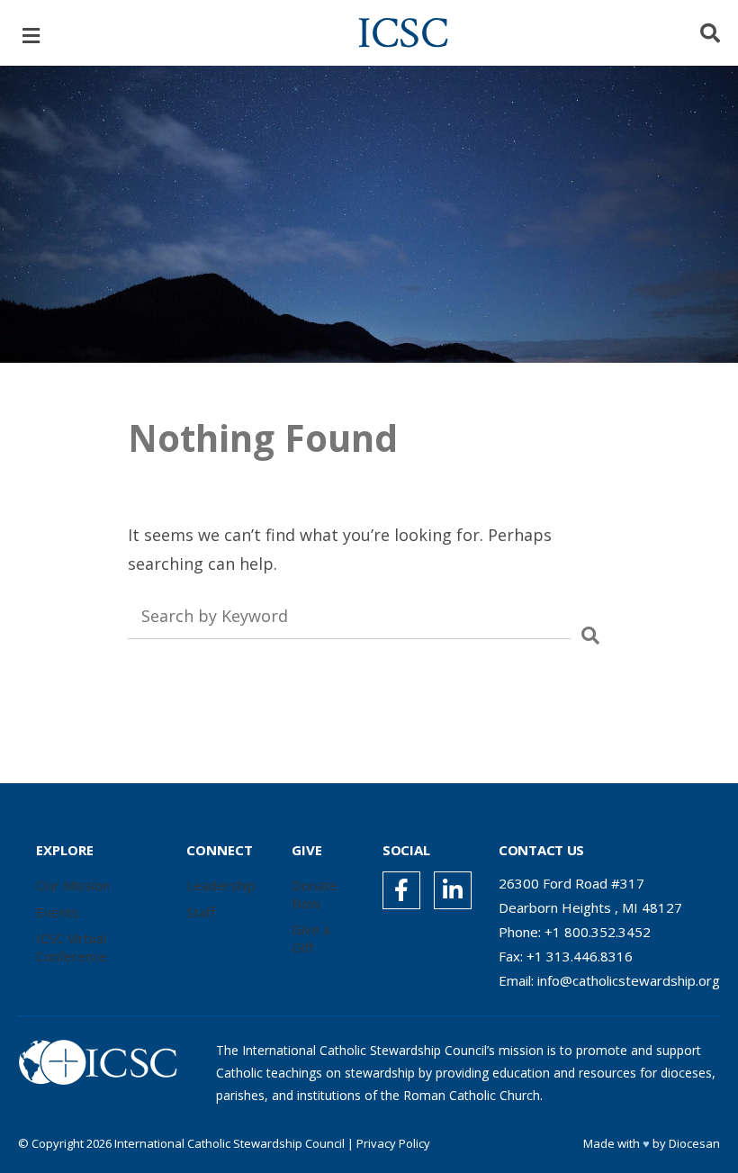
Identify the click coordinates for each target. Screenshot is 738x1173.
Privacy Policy (393, 1143)
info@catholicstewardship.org (628, 980)
